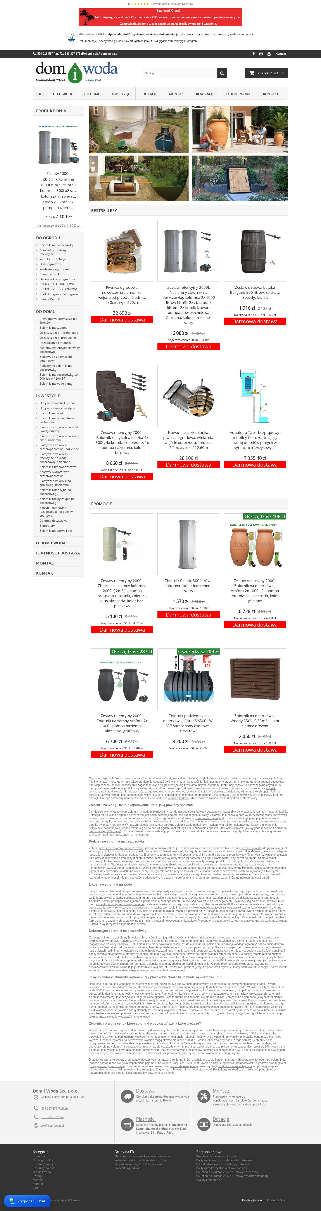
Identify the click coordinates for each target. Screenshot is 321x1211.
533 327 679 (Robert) (54, 1108)
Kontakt (281, 53)
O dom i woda (42, 1172)
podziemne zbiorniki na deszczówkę (120, 848)
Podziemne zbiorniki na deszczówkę (56, 367)
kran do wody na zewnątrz (271, 920)
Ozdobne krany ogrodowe (57, 279)
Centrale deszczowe (53, 520)
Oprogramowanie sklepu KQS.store (56, 1200)
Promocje (39, 1156)
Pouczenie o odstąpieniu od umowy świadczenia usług (232, 1176)
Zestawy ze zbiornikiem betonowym (56, 358)
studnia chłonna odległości (235, 1066)
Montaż (175, 94)
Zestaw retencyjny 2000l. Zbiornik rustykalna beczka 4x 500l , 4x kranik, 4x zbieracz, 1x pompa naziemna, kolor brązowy (122, 442)
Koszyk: (267, 73)
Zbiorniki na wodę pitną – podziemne (57, 420)
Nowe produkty (43, 1160)
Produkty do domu (45, 1168)
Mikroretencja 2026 (91, 34)
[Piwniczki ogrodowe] (239, 156)
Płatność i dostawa (58, 553)
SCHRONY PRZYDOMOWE (59, 289)
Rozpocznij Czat (31, 1201)
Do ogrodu (63, 94)
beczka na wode (251, 848)
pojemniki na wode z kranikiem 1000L (169, 1063)
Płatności (146, 1119)
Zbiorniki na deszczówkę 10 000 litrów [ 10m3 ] (59, 376)
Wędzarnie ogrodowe (54, 269)
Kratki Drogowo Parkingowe (59, 294)
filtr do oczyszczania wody (229, 854)
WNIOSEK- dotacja (53, 259)
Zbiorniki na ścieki (52, 413)
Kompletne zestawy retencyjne (53, 252)
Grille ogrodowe (50, 264)
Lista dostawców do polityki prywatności (222, 1164)
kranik (238, 920)
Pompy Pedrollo (50, 299)
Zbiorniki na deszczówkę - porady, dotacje (142, 1156)
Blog (35, 1188)
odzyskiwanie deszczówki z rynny (235, 794)
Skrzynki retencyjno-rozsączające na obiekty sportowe (56, 511)
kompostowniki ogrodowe (252, 1063)
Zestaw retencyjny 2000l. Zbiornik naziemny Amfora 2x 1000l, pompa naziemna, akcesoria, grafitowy (122, 723)
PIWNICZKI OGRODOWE (57, 284)
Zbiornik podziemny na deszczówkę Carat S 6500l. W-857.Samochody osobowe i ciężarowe (188, 723)
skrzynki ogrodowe (223, 1063)
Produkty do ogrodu (46, 1164)
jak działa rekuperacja (184, 1066)
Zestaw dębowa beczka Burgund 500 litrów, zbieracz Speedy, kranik (255, 292)
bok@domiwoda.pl (52, 1125)
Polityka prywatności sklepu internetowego (224, 1160)
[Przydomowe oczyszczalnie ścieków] (139, 156)
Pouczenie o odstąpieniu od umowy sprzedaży (227, 1172)
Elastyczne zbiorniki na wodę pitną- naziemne (59, 438)
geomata (164, 1069)
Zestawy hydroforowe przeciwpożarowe (54, 474)
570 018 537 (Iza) (52, 1117)
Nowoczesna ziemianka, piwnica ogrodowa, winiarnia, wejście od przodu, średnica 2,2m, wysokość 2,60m (188, 440)
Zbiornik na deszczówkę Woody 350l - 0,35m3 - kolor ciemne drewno (255, 720)
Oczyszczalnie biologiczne (58, 403)
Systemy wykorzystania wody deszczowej (60, 349)
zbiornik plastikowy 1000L (240, 1033)
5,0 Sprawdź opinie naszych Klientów (160, 3)
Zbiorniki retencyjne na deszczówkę (55, 491)
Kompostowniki (50, 274)
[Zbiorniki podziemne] (139, 107)
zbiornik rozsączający (209, 818)
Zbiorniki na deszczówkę (56, 245)
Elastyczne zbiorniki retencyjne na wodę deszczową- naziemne (55, 458)
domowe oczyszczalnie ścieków (191, 791)
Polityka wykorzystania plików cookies (221, 1168)
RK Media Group (277, 1200)
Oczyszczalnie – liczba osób (59, 332)
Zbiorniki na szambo (53, 327)
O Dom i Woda (237, 94)
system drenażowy (207, 877)
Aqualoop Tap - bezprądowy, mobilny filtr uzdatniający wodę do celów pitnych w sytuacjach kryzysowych (255, 440)
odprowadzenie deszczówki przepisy (112, 1069)
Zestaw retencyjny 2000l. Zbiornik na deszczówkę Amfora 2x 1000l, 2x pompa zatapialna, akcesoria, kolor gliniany (255, 590)
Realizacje (204, 94)
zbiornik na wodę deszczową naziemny (120, 904)
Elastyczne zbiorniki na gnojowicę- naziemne (55, 482)
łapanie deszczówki (131, 815)
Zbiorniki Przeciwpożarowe (58, 467)
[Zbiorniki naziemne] (239, 107)
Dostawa (145, 1091)
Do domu (92, 94)
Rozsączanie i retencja (55, 342)
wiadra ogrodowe (178, 798)
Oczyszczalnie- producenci (58, 337)
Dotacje (149, 94)
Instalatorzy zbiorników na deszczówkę (140, 1160)
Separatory (47, 525)
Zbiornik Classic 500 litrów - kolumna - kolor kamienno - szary (188, 585)
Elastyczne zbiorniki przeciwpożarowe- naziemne (59, 447)
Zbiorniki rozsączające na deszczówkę (57, 500)
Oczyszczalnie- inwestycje (57, 408)
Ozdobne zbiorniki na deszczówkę (121, 1040)
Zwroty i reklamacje (209, 1180)
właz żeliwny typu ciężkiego (193, 1069)
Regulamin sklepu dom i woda (216, 1156)
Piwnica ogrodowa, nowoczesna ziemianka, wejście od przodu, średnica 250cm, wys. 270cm (122, 295)
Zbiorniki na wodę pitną (56, 383)
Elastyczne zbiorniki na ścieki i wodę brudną (59, 429)
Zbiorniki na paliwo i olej (56, 530)
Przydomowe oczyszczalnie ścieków (58, 320)
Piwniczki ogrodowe (127, 1168)
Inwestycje (120, 94)
